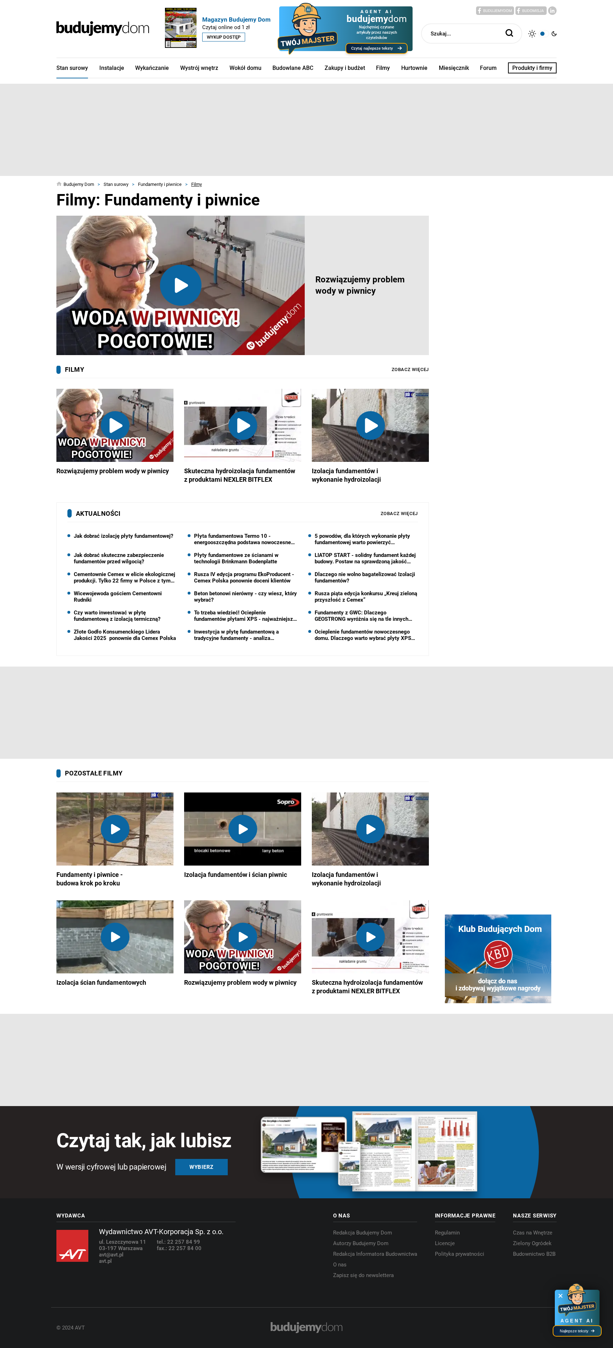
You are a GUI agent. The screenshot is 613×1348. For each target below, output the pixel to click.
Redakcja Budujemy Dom (362, 1233)
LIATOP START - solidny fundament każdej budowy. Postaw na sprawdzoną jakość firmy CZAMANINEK (365, 558)
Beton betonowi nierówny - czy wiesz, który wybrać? (245, 596)
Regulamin (447, 1233)
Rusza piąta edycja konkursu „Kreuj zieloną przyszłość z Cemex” (366, 596)
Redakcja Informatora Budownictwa (375, 1254)
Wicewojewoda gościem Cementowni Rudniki (118, 596)
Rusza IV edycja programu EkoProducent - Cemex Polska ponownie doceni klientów (244, 577)
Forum (488, 68)
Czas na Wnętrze (532, 1233)
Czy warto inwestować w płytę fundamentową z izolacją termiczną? (117, 615)
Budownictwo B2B (534, 1254)
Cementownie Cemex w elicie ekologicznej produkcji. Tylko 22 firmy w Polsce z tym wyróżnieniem (124, 577)
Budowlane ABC (292, 68)
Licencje (445, 1243)
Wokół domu (245, 68)
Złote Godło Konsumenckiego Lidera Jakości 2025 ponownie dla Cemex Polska (125, 635)
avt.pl (105, 1261)
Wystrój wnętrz (199, 68)
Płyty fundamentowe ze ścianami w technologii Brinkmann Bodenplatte (236, 558)
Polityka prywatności (459, 1254)
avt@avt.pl (111, 1255)
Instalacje (111, 68)
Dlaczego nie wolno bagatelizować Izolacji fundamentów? (365, 577)
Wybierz (201, 1167)
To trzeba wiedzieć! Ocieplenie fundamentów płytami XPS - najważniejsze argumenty (245, 615)
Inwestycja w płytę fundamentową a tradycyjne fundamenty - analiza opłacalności (236, 635)
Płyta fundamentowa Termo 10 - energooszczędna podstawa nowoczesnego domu (245, 539)
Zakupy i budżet (345, 68)
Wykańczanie (152, 68)
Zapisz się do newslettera (363, 1275)
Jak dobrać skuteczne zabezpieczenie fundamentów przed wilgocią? (119, 558)
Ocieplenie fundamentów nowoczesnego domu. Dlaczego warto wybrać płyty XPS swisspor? (363, 635)
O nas (340, 1264)
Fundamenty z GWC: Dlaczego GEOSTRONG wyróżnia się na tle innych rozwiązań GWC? (361, 615)
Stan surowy (72, 68)
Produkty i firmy (532, 68)
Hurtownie (414, 68)
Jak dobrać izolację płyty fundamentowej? (123, 536)
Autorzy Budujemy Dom (360, 1243)
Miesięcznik (454, 68)
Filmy (383, 68)
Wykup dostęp (224, 37)
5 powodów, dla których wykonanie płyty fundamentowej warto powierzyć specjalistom (362, 539)
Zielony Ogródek (532, 1243)
